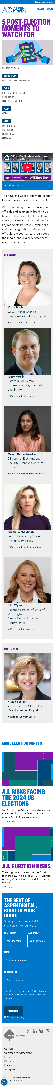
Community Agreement (18, 1053)
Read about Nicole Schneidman (26, 547)
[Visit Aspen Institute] (44, 2)
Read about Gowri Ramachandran (27, 474)
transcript (19, 185)
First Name (10, 932)
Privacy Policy (24, 995)
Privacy (8, 1065)
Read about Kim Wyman (22, 629)
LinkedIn (8, 133)
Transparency (12, 1069)
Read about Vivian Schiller (23, 717)
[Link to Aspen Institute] (14, 1035)
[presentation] (27, 769)
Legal (7, 1057)
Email (6, 137)
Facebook (8, 125)
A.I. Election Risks (26, 866)
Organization (11, 971)
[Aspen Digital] (14, 10)
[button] (41, 9)
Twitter (7, 129)
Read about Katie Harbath (23, 323)
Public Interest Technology (17, 80)
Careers (8, 1049)
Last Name (33, 932)
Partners (9, 1061)
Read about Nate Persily (22, 396)
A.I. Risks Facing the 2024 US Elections (23, 797)
